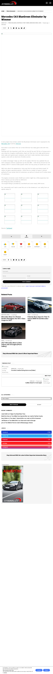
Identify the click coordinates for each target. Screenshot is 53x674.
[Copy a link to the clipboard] (24, 28)
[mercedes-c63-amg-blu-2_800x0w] (42, 197)
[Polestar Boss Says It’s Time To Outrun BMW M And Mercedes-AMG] (40, 305)
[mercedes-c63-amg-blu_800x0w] (9, 197)
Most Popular (14, 404)
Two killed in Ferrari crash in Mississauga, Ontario (19, 423)
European (19, 23)
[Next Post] (47, 382)
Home (2, 11)
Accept (38, 670)
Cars (39, 23)
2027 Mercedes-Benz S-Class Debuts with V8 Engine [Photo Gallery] (11, 344)
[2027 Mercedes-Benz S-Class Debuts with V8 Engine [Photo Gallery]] (13, 331)
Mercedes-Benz (34, 23)
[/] (46, 3)
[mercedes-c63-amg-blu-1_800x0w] (26, 197)
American (13, 368)
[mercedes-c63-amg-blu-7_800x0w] (9, 219)
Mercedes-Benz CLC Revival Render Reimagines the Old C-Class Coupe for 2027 (13, 319)
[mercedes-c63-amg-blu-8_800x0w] (26, 219)
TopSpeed (9, 228)
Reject (46, 670)
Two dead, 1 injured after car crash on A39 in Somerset (25, 418)
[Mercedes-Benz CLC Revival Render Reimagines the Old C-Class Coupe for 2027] (13, 305)
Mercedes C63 (5, 143)
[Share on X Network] (11, 28)
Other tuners (25, 23)
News (2, 340)
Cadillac (32, 381)
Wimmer (18, 143)
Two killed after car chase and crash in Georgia (22, 421)
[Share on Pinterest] (16, 28)
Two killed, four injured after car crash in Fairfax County (27, 416)
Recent (39, 404)
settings (5, 672)
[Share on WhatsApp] (13, 28)
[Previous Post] (6, 369)
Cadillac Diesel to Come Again (33, 383)
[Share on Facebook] (8, 28)
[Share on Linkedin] (19, 28)
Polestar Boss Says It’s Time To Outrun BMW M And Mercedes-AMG (38, 319)
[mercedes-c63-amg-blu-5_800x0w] (26, 208)
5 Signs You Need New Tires (17, 414)
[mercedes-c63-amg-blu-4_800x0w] (9, 208)
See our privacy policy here (8, 670)
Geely (29, 315)
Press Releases (10, 11)
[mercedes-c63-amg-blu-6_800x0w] (42, 208)
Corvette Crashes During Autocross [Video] (23, 370)
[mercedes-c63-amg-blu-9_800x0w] (42, 219)
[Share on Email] (21, 28)
